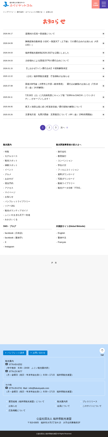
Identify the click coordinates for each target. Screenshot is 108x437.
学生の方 (62, 165)
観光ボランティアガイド (16, 210)
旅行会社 (62, 151)
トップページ (8, 12)
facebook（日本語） (14, 233)
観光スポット (11, 160)
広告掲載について (17, 410)
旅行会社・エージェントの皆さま (30, 12)
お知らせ (9, 197)
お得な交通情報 (95, 4)
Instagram (9, 247)
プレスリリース (90, 401)
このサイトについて (92, 406)
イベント (9, 170)
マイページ (10, 192)
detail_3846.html (54, 60)
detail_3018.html (54, 114)
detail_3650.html (54, 68)
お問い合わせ (39, 353)
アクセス (9, 188)
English (61, 233)
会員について (63, 406)
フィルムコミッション (68, 170)
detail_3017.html (54, 97)
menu (104, 6)
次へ (63, 127)
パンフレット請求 (15, 353)
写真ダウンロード (66, 179)
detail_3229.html (54, 107)
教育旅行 (62, 156)
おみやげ (9, 179)
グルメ (8, 174)
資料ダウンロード (66, 174)
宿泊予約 (9, 183)
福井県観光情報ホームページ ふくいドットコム (17, 4)
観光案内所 (62, 401)
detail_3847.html (54, 53)
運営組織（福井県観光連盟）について (26, 401)
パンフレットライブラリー (17, 201)
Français (62, 242)
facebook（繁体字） (14, 238)
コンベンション (65, 160)
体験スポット (11, 165)
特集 (7, 151)
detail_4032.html (54, 34)
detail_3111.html (54, 85)
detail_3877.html (54, 43)
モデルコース (11, 156)
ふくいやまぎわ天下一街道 (17, 215)
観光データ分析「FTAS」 (70, 188)
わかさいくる (11, 219)
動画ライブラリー (66, 183)
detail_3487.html (54, 76)
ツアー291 (10, 206)
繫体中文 (62, 238)
